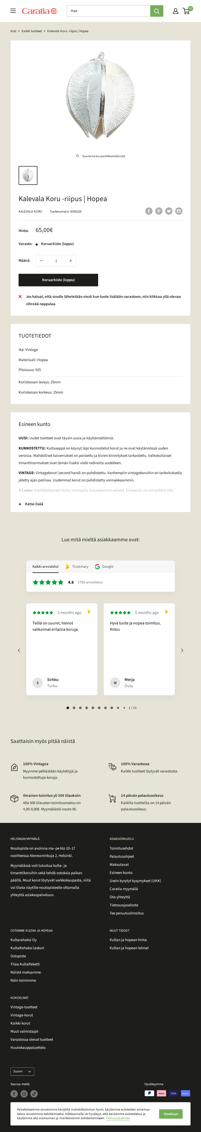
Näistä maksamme (25, 972)
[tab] (68, 708)
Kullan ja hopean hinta (128, 940)
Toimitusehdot (121, 848)
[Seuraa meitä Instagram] (24, 1093)
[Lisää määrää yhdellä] (70, 260)
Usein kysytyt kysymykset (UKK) (135, 881)
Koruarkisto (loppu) (58, 280)
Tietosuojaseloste (124, 905)
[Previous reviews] (19, 650)
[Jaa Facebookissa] (149, 211)
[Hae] (156, 11)
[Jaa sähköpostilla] (178, 211)
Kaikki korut (20, 1023)
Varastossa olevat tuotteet (31, 1039)
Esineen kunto (121, 872)
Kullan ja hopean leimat (129, 948)
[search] (108, 11)
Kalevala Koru (30, 211)
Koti (13, 31)
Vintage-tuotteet (23, 1007)
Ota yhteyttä (120, 897)
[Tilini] (175, 11)
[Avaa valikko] (13, 11)
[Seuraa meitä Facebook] (14, 1093)
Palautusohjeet (122, 856)
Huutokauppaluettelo (28, 1047)
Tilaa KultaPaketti (25, 964)
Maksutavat (119, 864)
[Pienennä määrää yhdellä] (41, 260)
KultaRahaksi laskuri (27, 948)
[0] (186, 11)
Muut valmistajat (24, 1031)
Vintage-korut (21, 1015)
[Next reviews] (182, 650)
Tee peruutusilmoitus (127, 913)
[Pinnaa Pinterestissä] (159, 211)
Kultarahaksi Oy (23, 940)
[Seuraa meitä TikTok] (34, 1093)
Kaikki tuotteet (31, 31)
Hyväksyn (171, 1114)
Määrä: (24, 260)
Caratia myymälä (124, 889)
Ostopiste (18, 956)
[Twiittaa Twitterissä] (168, 211)
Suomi (18, 1071)
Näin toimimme (23, 980)
